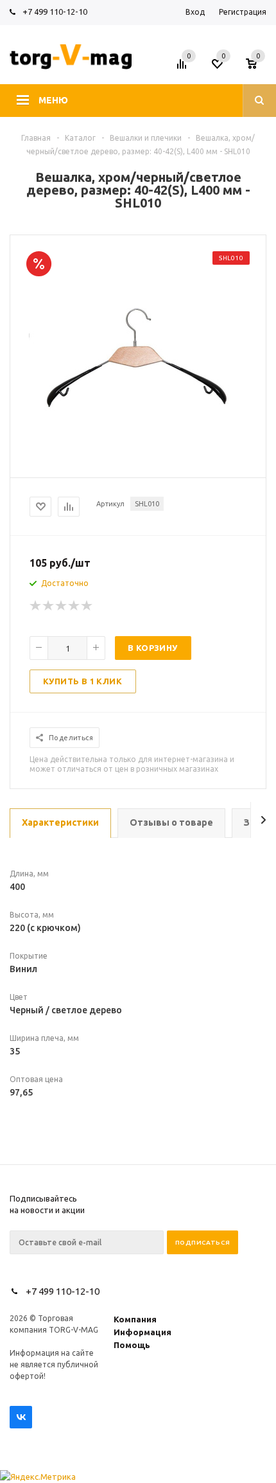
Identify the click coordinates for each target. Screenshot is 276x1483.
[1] (36, 605)
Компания (135, 1319)
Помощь (132, 1344)
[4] (74, 605)
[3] (61, 605)
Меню (53, 100)
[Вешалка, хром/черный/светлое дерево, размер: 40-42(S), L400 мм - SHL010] (138, 466)
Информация (142, 1332)
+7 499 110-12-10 (54, 11)
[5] (87, 605)
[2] (48, 605)
